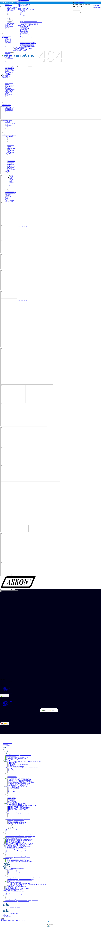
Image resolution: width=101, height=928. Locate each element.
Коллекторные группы (9, 67)
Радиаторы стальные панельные (9, 131)
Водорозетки (16, 771)
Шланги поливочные (21, 785)
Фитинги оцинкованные (21, 803)
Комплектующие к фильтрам (8, 114)
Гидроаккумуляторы (18, 892)
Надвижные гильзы (20, 766)
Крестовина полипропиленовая (27, 782)
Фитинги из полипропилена (23, 778)
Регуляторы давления (9, 201)
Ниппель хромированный (24, 818)
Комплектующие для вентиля (11, 170)
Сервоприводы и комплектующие (8, 41)
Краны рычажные (10, 191)
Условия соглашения (7, 691)
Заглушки (14, 793)
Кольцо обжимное (19, 792)
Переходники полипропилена (26, 781)
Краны (9, 171)
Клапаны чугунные (11, 148)
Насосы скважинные (9, 86)
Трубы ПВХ (13, 756)
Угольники (15, 762)
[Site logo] (2, 6)
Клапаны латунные (11, 138)
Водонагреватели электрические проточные (32, 897)
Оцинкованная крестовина (24, 807)
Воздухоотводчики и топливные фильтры (9, 110)
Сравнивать (5, 915)
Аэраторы (14, 798)
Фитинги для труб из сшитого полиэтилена (32, 761)
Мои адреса (5, 703)
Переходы (14, 797)
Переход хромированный (24, 815)
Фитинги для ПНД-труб (20, 773)
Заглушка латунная (10, 23)
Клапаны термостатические (25, 872)
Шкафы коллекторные (9, 69)
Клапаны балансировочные (24, 874)
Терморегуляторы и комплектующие (8, 49)
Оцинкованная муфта (21, 809)
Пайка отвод (15, 789)
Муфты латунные (10, 10)
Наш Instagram (10, 693)
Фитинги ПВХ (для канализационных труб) (32, 794)
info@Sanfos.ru (4, 717)
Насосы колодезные (8, 91)
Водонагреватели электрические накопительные (35, 899)
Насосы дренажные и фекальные (9, 84)
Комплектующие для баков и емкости (28, 894)
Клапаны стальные (10, 140)
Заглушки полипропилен (23, 784)
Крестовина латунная (11, 13)
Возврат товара (6, 689)
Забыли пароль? (76, 12)
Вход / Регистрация (7, 916)
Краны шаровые (10, 173)
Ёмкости (11, 893)
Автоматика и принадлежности (8, 54)
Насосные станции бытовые (8, 95)
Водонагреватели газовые (21, 896)
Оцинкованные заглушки (24, 810)
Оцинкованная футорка (22, 811)
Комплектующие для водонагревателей (30, 900)
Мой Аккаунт (5, 702)
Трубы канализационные (21, 758)
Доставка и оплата (6, 688)
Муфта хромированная (22, 816)
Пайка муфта (16, 787)
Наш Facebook (3, 693)
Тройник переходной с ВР (24, 804)
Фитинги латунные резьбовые (8, 6)
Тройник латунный (11, 8)
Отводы (13, 800)
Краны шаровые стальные (11, 179)
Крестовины (15, 772)
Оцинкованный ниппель (23, 808)
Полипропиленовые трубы (22, 757)
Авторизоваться (76, 10)
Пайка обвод (16, 788)
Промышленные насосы (9, 101)
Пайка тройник (18, 790)
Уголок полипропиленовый (25, 779)
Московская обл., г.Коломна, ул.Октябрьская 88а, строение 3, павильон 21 (18, 721)
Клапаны (11, 136)
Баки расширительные (19, 891)
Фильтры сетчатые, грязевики (8, 118)
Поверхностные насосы (9, 79)
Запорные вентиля (10, 162)
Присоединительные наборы (9, 31)
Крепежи (11, 32)
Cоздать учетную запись (80, 2)
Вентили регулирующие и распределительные (11, 159)
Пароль (77, 6)
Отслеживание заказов (7, 701)
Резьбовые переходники (23, 764)
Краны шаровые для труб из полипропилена (12, 187)
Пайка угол (15, 791)
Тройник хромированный (24, 813)
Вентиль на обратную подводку (11, 166)
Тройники (14, 763)
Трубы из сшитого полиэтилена (25, 755)
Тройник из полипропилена (25, 780)
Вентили (11, 153)
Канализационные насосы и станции (10, 99)
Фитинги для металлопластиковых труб (30, 767)
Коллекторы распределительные (25, 840)
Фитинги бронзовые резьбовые (9, 27)
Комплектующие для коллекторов (9, 73)
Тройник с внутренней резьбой (29, 805)
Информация (5, 704)
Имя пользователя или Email (81, 4)
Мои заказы (5, 705)
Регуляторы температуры (10, 193)
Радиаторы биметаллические (23, 860)
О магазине (5, 690)
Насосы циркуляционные (10, 89)
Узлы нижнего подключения (7, 199)
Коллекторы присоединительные (25, 839)
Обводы (13, 799)
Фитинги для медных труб (22, 786)
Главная (4, 687)
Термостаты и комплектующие (24, 835)
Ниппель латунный (11, 16)
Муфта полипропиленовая (24, 783)
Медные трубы (15, 759)
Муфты (12, 765)
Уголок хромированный (23, 814)
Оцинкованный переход (23, 806)
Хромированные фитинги (21, 812)
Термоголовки (7, 195)
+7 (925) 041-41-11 (4, 715)
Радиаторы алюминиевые (10, 123)
